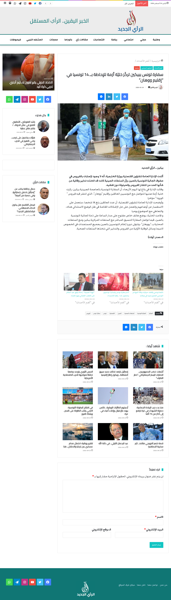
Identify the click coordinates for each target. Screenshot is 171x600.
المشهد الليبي (34, 39)
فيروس (88, 313)
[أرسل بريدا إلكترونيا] (149, 87)
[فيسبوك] (124, 96)
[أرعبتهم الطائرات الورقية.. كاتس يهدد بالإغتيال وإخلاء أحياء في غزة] (113, 395)
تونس (105, 313)
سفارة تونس (96, 313)
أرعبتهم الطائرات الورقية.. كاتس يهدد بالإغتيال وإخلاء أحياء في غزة (113, 410)
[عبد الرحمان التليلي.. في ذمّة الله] (113, 431)
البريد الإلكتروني (153, 529)
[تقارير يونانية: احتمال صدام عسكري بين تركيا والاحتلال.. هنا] (78, 431)
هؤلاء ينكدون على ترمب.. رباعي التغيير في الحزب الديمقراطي (23, 140)
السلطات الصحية (129, 313)
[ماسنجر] (101, 96)
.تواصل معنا (152, 585)
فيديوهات (15, 39)
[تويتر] (117, 96)
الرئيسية (155, 61)
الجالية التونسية (141, 313)
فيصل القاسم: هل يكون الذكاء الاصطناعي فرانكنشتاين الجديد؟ (23, 208)
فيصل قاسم (29, 215)
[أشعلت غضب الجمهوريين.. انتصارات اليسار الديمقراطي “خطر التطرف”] (148, 359)
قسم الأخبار (153, 87)
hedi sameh (29, 148)
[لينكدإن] (109, 96)
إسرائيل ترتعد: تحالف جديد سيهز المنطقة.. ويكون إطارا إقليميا (113, 373)
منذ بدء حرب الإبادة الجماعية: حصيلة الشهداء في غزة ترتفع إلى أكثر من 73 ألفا (149, 410)
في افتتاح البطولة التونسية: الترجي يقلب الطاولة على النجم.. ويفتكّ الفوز (78, 410)
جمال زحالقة (29, 199)
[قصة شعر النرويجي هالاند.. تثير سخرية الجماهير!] (148, 431)
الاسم (159, 517)
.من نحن (164, 585)
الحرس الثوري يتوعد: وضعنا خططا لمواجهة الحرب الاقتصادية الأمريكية (103, 3)
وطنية (156, 39)
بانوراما (68, 39)
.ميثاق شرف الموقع (127, 585)
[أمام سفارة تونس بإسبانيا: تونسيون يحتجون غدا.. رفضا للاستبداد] (113, 282)
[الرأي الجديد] (85, 20)
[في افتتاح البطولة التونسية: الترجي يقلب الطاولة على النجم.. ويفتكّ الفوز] (78, 395)
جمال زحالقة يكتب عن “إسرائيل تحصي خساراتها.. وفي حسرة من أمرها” (23, 192)
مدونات (53, 39)
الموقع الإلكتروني (101, 529)
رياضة (114, 39)
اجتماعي (128, 39)
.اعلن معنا (141, 585)
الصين (119, 313)
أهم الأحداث (142, 61)
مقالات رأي (82, 39)
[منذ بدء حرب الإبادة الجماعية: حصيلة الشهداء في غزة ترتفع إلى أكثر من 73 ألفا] (148, 395)
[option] (28, 72)
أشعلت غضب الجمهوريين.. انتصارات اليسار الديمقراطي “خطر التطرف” (148, 374)
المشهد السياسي (146, 68)
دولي (143, 39)
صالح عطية (29, 132)
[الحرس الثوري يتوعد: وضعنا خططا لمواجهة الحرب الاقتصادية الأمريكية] (78, 359)
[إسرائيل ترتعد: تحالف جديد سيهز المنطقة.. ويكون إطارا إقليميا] (113, 359)
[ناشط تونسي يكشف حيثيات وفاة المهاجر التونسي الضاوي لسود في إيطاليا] (147, 282)
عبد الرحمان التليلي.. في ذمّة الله (113, 443)
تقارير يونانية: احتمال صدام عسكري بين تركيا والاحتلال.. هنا (78, 445)
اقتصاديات (99, 39)
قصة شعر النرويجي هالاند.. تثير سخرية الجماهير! (149, 445)
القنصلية (112, 313)
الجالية (151, 313)
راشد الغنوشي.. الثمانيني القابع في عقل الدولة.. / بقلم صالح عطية (23, 125)
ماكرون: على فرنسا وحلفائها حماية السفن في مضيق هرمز (32, 84)
